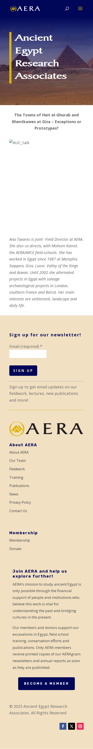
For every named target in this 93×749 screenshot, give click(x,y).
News (13, 494)
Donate (15, 548)
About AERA (19, 452)
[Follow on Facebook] (62, 726)
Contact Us (18, 510)
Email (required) (25, 346)
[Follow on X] (71, 726)
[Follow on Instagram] (80, 726)
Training (16, 477)
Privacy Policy (20, 502)
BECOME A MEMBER (46, 683)
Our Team (17, 460)
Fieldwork (17, 469)
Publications (19, 485)
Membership (19, 540)
